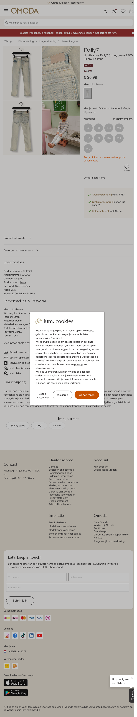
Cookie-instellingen (43, 395)
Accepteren (87, 395)
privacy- (78, 364)
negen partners (58, 330)
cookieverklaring (44, 368)
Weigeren (62, 394)
